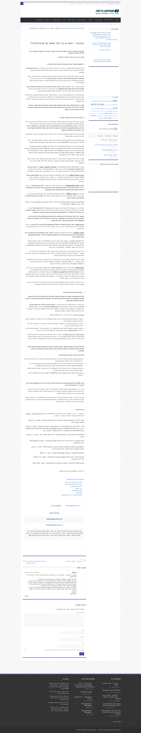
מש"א (116, 116)
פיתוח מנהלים (100, 116)
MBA (115, 100)
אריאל (103, 109)
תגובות (101, 136)
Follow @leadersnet (72, 506)
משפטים (112, 116)
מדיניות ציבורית (100, 113)
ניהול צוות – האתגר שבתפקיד (74, 560)
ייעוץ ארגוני (108, 113)
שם (82, 630)
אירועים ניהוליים (108, 20)
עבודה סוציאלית (106, 116)
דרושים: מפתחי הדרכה (110, 155)
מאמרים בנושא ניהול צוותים (74, 482)
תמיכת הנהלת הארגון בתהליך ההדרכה (106, 145)
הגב (26, 596)
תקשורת (101, 118)
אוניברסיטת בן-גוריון (105, 101)
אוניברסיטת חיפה (108, 105)
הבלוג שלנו (116, 722)
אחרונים (108, 136)
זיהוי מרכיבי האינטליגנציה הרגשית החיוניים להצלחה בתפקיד (111, 712)
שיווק (113, 118)
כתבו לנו (72, 3)
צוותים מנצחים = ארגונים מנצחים (72, 495)
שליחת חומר (97, 3)
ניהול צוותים (65, 28)
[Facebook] (37, 4)
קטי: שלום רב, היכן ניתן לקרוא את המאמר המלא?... (58, 692)
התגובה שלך (80, 612)
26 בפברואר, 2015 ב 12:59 (32, 572)
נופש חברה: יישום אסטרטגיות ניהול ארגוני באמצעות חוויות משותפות (84, 685)
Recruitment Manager (86, 705)
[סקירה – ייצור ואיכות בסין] (120, 683)
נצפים (115, 136)
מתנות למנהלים (86, 692)
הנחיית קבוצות (96, 111)
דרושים (48, 20)
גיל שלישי (98, 109)
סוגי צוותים (79, 489)
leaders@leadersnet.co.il (54, 525)
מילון (64, 20)
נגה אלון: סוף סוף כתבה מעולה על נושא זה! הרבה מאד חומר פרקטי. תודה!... (59, 698)
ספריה (117, 20)
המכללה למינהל (103, 111)
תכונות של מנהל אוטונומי (111, 690)
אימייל (81, 637)
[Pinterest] (33, 4)
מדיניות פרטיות (80, 3)
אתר (83, 643)
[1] (69, 177)
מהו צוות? (79, 493)
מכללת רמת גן (93, 113)
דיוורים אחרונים (57, 20)
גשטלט (92, 108)
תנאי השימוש (89, 3)
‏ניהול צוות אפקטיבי (76, 486)
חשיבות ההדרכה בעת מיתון (109, 140)
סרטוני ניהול (99, 20)
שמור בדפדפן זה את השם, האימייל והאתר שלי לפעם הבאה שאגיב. (64, 650)
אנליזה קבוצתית (108, 108)
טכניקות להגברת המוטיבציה (74, 484)
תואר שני (107, 118)
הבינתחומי (115, 111)
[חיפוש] (21, 3)
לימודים (91, 20)
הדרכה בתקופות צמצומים (109, 150)
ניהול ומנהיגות (75, 28)
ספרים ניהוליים (71, 20)
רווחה (116, 118)
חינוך (91, 111)
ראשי (83, 28)
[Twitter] (35, 4)
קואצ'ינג (93, 115)
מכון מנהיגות (40, 20)
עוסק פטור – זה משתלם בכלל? (83, 698)
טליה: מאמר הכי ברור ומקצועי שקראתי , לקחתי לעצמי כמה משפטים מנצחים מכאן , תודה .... (58, 709)
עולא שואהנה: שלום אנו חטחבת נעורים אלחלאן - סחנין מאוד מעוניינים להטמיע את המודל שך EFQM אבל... (58, 686)
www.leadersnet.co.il (54, 519)
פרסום (103, 3)
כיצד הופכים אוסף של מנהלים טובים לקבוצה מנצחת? (36, 561)
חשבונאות (115, 113)
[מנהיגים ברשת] (107, 11)
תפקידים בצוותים (77, 491)
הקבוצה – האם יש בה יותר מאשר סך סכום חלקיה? (111, 697)
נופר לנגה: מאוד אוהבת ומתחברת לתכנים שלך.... (58, 703)
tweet (53, 506)
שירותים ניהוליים (81, 20)
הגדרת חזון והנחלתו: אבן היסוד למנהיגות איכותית (112, 705)
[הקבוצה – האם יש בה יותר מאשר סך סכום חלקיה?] (120, 695)
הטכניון (110, 111)
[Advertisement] (57, 11)
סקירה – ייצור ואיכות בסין (110, 684)
